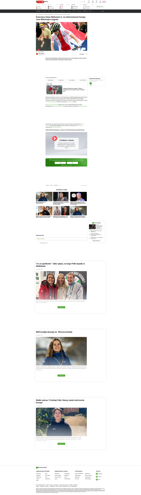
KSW (37, 480)
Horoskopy (42, 486)
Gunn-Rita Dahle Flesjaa (50, 101)
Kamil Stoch (87, 473)
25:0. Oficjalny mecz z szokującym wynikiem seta (97, 238)
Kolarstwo (47, 185)
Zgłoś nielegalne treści (44, 242)
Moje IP (60, 486)
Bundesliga (66, 475)
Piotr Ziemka (41, 53)
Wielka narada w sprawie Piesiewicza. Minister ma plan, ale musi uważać (43, 217)
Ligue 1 (56, 478)
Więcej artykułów (96, 240)
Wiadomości (65, 486)
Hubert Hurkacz (88, 478)
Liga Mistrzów (67, 473)
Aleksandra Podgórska (58, 106)
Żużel (57, 11)
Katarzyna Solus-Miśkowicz (51, 104)
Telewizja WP (52, 486)
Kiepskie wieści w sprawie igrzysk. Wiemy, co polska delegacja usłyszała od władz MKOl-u (78, 203)
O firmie (47, 485)
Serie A (65, 477)
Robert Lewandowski (79, 473)
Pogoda (37, 486)
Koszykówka (85, 11)
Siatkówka (53, 11)
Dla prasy (51, 485)
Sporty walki (68, 11)
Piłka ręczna (79, 11)
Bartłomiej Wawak (57, 127)
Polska (51, 185)
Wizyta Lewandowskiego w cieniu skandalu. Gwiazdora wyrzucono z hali (99, 226)
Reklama (71, 485)
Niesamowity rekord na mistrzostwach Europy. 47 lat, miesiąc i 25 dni (96, 234)
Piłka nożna (44, 11)
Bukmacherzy (62, 11)
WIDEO (74, 11)
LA (92, 11)
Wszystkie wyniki (100, 6)
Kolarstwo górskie (41, 14)
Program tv (47, 486)
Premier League (58, 475)
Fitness (37, 478)
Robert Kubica (77, 475)
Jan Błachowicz (88, 477)
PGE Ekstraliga (67, 478)
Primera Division (58, 477)
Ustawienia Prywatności (64, 485)
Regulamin (76, 485)
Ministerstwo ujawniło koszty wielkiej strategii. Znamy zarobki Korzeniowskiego (61, 203)
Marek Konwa (79, 125)
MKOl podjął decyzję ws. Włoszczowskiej (41, 203)
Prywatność (56, 485)
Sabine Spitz (69, 101)
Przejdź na (39, 1)
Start (36, 14)
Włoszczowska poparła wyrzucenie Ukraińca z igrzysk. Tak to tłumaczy (77, 217)
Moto (90, 11)
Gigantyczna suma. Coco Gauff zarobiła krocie (96, 231)
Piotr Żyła (77, 478)
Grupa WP (43, 485)
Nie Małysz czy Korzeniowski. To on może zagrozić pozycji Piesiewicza (60, 217)
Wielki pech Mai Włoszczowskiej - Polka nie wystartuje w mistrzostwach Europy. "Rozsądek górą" (73, 90)
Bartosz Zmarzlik (88, 475)
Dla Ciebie (39, 11)
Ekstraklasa (57, 473)
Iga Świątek (77, 477)
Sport (69, 486)
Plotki (57, 486)
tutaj (57, 492)
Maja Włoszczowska (82, 106)
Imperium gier (74, 486)
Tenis (49, 11)
